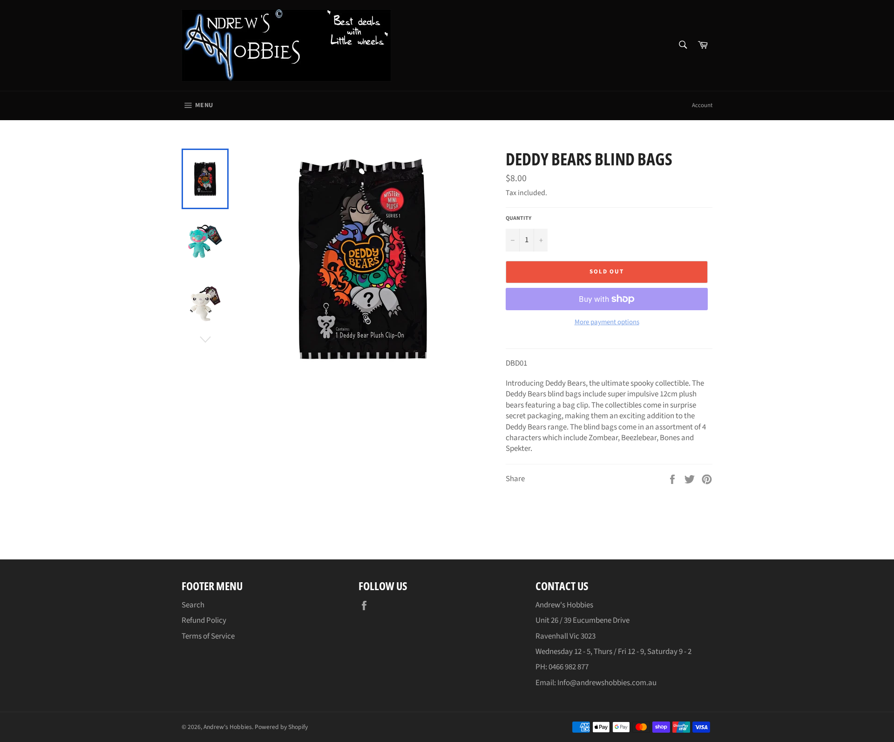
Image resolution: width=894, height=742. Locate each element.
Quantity (518, 218)
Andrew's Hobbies (227, 726)
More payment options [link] (607, 322)
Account (702, 105)
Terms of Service (208, 636)
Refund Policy (204, 620)
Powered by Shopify (281, 726)
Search (193, 605)
